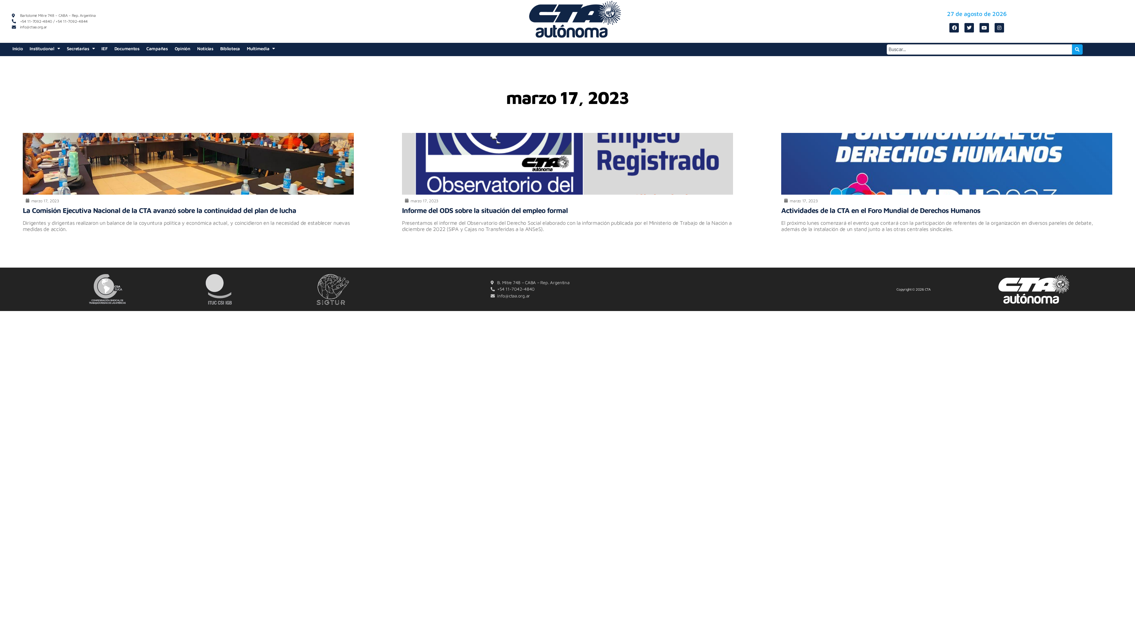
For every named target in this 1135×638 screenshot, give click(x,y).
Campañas (157, 48)
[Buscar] (1077, 49)
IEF (104, 48)
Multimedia (258, 48)
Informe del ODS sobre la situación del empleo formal (485, 210)
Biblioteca (230, 48)
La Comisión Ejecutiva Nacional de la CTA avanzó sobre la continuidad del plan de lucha (159, 210)
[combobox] (979, 49)
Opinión (182, 48)
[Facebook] (954, 27)
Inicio (17, 48)
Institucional (42, 48)
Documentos (127, 48)
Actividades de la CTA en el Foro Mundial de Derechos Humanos (880, 210)
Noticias (205, 48)
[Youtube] (984, 27)
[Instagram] (999, 27)
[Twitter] (969, 27)
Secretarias (78, 48)
